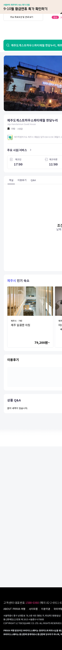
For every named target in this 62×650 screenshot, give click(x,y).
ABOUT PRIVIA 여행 (14, 608)
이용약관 (45, 608)
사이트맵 (33, 608)
